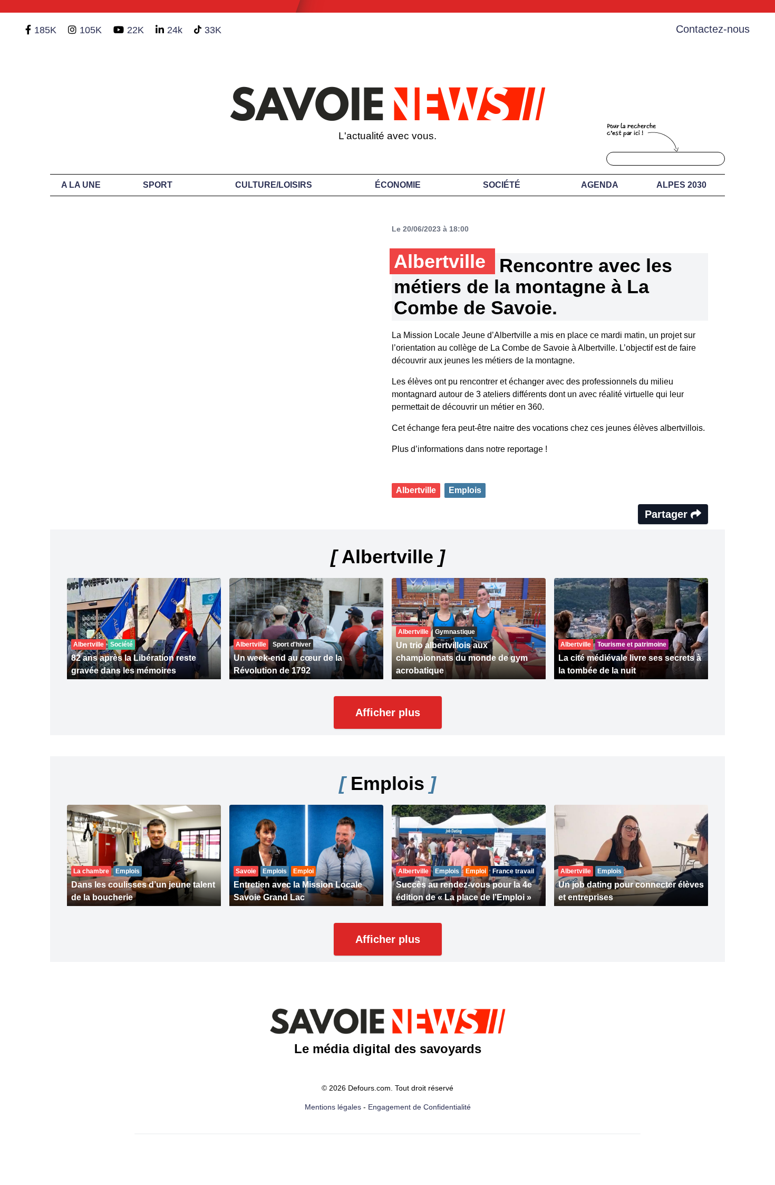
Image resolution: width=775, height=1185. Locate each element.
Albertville (416, 490)
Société (501, 184)
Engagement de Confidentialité (419, 1107)
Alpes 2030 (681, 184)
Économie (398, 184)
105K (91, 30)
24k (174, 30)
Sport (157, 184)
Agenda (599, 184)
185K (45, 30)
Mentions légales (333, 1107)
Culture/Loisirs (273, 184)
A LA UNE (81, 184)
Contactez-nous (713, 29)
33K (213, 30)
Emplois (465, 490)
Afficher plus (387, 712)
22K (135, 30)
